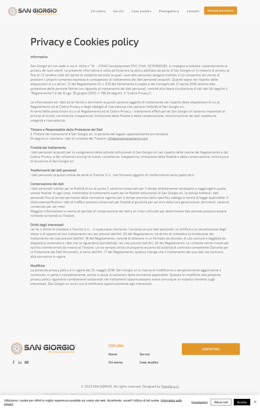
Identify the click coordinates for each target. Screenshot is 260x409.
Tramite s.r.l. (170, 386)
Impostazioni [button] (199, 402)
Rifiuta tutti (221, 402)
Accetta (242, 402)
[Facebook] (13, 362)
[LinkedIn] (20, 362)
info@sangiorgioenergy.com (127, 138)
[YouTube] (26, 362)
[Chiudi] (255, 402)
